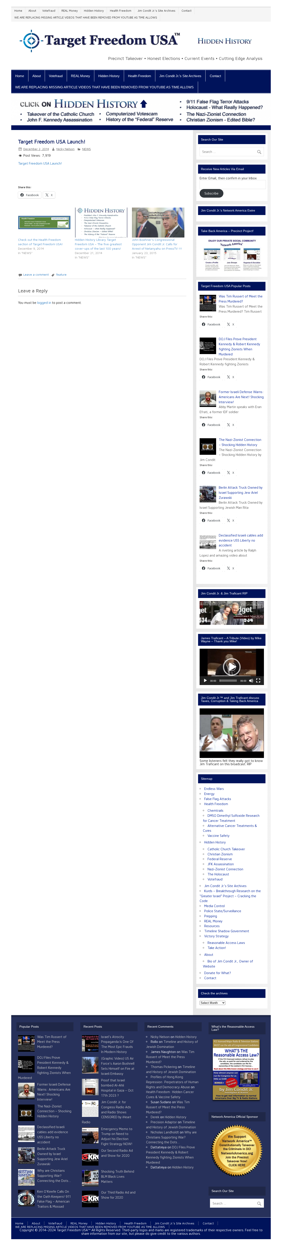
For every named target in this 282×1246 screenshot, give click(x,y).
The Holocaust (218, 874)
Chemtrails (215, 810)
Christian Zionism (220, 854)
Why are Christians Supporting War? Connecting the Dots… (54, 1175)
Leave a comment (36, 274)
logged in (44, 303)
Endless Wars (214, 789)
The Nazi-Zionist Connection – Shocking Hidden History (54, 1111)
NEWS (86, 149)
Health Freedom (120, 10)
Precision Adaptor (164, 1122)
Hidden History (94, 10)
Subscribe (211, 193)
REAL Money (69, 10)
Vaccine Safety (219, 835)
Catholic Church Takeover (226, 849)
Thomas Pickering (164, 1067)
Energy (209, 794)
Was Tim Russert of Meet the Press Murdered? (52, 1042)
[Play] (205, 680)
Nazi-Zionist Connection (225, 869)
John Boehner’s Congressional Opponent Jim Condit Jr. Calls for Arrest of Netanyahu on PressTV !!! (157, 244)
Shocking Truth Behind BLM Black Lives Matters (117, 1176)
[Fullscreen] (258, 680)
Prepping (210, 916)
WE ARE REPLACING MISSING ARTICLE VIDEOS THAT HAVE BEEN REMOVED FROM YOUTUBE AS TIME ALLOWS (85, 17)
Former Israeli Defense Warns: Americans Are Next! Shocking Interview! (241, 397)
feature (61, 274)
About (32, 10)
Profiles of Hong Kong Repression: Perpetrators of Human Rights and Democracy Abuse (172, 1082)
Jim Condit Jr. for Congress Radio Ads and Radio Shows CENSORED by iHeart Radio (106, 1112)
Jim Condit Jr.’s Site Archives (156, 10)
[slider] (228, 681)
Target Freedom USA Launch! (40, 163)
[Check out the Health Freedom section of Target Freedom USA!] (44, 223)
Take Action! (217, 948)
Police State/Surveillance (222, 911)
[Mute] (251, 680)
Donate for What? (217, 973)
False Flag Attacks (217, 799)
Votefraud (48, 10)
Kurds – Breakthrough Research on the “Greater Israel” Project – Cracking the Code (230, 896)
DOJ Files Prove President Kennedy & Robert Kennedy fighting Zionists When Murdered (44, 1067)
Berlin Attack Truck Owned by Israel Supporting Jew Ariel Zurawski (241, 492)
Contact (186, 10)
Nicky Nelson (65, 149)
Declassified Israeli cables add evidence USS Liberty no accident (241, 540)
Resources (212, 926)
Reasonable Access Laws (226, 943)
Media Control (214, 906)
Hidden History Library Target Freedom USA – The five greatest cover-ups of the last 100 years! (98, 244)
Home (18, 10)
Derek (155, 1117)
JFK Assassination (221, 864)
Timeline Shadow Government (226, 931)
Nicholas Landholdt (165, 1132)
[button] (232, 667)
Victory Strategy (216, 936)
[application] (232, 667)
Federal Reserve (220, 859)
